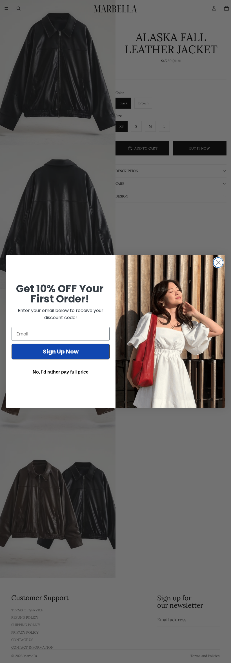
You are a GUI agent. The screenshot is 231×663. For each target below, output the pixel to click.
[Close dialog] (218, 262)
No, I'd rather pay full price (60, 372)
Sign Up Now (61, 351)
